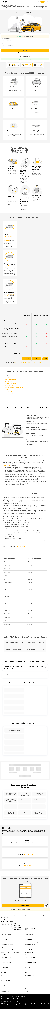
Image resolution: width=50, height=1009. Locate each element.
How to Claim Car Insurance (6, 954)
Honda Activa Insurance (30, 954)
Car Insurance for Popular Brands (39, 794)
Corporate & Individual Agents (30, 929)
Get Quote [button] (26, 359)
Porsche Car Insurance (14, 736)
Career (11, 921)
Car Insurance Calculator (6, 962)
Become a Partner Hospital (30, 926)
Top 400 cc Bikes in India (30, 952)
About (2, 921)
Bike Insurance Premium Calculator (32, 962)
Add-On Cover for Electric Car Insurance (9, 942)
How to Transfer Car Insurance (7, 957)
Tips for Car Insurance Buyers (39, 806)
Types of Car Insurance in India (10, 813)
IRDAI (13, 998)
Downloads (3, 996)
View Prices (25, 50)
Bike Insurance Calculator (30, 944)
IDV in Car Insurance (5, 977)
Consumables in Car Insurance (7, 944)
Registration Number (6, 38)
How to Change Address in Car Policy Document (11, 800)
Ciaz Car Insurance (14, 696)
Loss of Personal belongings (11, 394)
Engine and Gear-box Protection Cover (14, 387)
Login (43, 1)
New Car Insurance (5, 965)
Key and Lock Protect (10, 391)
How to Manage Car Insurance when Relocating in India (24, 794)
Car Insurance (17, 917)
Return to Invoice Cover (10, 379)
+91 (3, 45)
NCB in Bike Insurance (29, 972)
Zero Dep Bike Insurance (30, 957)
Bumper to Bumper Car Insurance (7, 972)
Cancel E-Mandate (29, 917)
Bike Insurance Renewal (30, 939)
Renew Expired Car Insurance (7, 970)
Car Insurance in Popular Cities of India (10, 806)
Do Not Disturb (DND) (14, 996)
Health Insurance (10, 646)
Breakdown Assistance (10, 383)
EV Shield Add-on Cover (10, 398)
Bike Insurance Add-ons (30, 975)
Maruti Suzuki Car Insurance (14, 730)
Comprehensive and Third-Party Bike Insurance (34, 942)
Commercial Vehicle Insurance (34, 642)
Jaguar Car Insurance (14, 742)
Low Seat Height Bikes (29, 949)
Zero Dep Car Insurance (6, 959)
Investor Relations (36, 996)
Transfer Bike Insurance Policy (31, 947)
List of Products (28, 920)
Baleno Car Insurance (14, 701)
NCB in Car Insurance (5, 980)
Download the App (25, 905)
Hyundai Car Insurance (14, 748)
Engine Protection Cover (6, 947)
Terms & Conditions (28, 52)
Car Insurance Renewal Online (24, 800)
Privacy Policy (20, 998)
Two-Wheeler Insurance (12, 642)
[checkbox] (18, 52)
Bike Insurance (17, 920)
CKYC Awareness (28, 922)
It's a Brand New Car (25, 56)
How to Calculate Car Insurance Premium (11, 794)
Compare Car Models (24, 812)
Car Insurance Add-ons (5, 982)
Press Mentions (28, 924)
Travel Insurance (17, 927)
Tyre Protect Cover (9, 381)
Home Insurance (31, 649)
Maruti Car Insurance (20, 546)
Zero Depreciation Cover (10, 377)
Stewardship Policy (5, 998)
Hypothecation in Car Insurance (39, 800)
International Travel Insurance (13, 649)
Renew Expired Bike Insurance (31, 959)
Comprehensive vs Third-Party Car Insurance (10, 952)
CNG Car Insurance (5, 939)
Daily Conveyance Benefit (11, 389)
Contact (7, 921)
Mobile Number (5, 43)
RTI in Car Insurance (5, 975)
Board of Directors (42, 917)
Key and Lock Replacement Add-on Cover (9, 949)
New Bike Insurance (29, 965)
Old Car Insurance (4, 967)
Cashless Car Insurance (24, 806)
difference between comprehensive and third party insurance (29, 362)
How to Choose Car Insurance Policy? (39, 813)
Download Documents (43, 922)
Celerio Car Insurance (14, 690)
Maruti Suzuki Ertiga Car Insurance (14, 707)
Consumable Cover (9, 385)
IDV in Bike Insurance (29, 970)
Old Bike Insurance (28, 967)
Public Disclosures (42, 920)
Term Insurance (30, 646)
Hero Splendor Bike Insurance (31, 936)
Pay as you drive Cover (10, 396)
